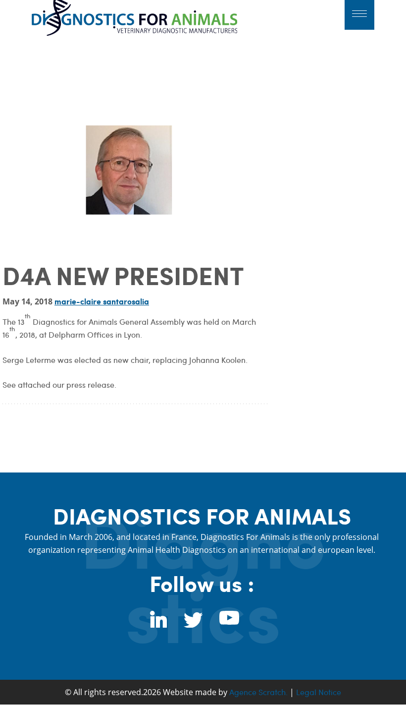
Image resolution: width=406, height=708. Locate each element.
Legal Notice (318, 692)
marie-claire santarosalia (101, 301)
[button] (359, 15)
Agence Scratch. (258, 692)
